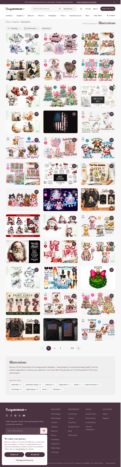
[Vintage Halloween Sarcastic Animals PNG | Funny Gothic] (98, 199)
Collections (55, 444)
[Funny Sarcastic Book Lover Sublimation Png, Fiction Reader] (60, 44)
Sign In (95, 9)
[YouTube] (24, 415)
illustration (47, 28)
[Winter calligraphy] (60, 173)
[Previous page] (42, 348)
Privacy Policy (91, 418)
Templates (55, 439)
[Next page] (78, 348)
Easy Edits (72, 422)
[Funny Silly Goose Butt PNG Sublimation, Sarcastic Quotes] (98, 122)
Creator (71, 418)
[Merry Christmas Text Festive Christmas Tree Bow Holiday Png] (98, 70)
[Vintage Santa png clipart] (23, 251)
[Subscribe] (43, 431)
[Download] (31, 36)
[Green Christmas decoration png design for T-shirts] (98, 277)
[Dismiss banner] (114, 2)
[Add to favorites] (36, 36)
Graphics (15, 22)
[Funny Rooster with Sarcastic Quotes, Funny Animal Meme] (98, 329)
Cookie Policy (91, 422)
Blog (70, 431)
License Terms (91, 414)
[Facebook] (11, 415)
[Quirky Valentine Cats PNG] (98, 251)
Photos (53, 435)
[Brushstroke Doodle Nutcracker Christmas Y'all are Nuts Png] (23, 173)
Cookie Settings (110, 463)
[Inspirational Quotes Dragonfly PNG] (23, 44)
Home (8, 22)
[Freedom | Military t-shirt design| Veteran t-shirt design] (60, 122)
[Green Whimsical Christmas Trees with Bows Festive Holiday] (60, 96)
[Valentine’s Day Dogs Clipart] (23, 96)
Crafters (54, 422)
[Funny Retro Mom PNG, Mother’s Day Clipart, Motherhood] (60, 303)
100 (72, 348)
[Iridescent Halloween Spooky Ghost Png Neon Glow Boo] (60, 199)
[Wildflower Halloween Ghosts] (23, 122)
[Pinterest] (15, 415)
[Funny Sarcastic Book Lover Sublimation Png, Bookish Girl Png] (60, 70)
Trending (14, 28)
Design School (73, 427)
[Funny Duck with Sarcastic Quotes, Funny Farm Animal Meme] (98, 225)
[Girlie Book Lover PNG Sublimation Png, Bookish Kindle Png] (60, 147)
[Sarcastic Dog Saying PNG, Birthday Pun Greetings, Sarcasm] (23, 147)
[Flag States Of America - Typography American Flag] (60, 329)
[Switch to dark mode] (81, 9)
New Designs (56, 418)
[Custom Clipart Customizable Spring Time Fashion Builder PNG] (60, 277)
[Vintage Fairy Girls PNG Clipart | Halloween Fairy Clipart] (23, 303)
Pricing (88, 9)
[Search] (59, 8)
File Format (31, 28)
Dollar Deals (55, 448)
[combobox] (45, 8)
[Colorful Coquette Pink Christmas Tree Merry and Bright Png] (98, 303)
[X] (19, 415)
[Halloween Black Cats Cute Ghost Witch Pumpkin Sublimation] (23, 70)
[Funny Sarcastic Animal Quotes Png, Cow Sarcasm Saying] (98, 147)
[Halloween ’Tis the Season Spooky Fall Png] (98, 173)
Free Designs (55, 414)
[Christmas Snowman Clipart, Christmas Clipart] (23, 225)
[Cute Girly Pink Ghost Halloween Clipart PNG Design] (23, 199)
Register (106, 418)
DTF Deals (55, 452)
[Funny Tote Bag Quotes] (98, 96)
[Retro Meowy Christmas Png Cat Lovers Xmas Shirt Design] (98, 44)
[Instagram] (7, 415)
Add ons (54, 431)
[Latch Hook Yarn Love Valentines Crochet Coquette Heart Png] (60, 251)
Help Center (72, 435)
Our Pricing (72, 414)
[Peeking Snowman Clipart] (60, 225)
